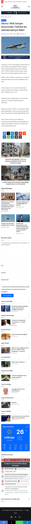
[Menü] (2, 7)
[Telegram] (12, 137)
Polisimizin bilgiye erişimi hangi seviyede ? (19, 376)
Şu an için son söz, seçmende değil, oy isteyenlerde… (20, 417)
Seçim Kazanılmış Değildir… (20, 334)
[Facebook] (4, 133)
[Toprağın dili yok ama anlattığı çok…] (5, 391)
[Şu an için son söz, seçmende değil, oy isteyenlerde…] (5, 418)
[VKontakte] (4, 137)
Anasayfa (4, 16)
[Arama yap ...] (29, 7)
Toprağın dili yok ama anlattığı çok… (18, 390)
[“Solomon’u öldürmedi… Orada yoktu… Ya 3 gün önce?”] (5, 322)
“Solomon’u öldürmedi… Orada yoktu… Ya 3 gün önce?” (19, 322)
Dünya (9, 16)
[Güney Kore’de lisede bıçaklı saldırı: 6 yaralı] (8, 218)
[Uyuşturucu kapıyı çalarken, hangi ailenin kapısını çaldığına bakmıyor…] (5, 308)
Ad (2, 265)
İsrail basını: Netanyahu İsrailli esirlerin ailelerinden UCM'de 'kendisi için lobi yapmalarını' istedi (22, 227)
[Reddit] (24, 133)
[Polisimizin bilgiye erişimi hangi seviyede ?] (5, 378)
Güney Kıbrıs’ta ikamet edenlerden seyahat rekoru (17, 1)
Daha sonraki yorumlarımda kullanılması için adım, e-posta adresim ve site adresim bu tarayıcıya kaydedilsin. (15, 289)
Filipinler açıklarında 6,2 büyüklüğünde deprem (22, 203)
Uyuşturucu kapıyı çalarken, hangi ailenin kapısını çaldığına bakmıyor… (20, 308)
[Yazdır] (20, 137)
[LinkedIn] (12, 133)
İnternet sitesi (5, 279)
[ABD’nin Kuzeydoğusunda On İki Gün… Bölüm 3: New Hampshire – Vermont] (5, 350)
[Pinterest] (20, 133)
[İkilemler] (5, 405)
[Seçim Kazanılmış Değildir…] (5, 337)
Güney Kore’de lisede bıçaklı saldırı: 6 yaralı (7, 224)
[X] (8, 133)
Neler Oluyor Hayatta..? (19, 362)
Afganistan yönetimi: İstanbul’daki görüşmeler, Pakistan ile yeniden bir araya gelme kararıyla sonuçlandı (7, 206)
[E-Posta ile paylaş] (16, 137)
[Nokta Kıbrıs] (15, 6)
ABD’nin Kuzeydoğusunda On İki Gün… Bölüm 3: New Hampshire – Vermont (20, 349)
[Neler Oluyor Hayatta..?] (5, 364)
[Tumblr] (16, 133)
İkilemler (14, 402)
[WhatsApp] (8, 137)
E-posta (3, 272)
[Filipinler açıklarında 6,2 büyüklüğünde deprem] (23, 196)
